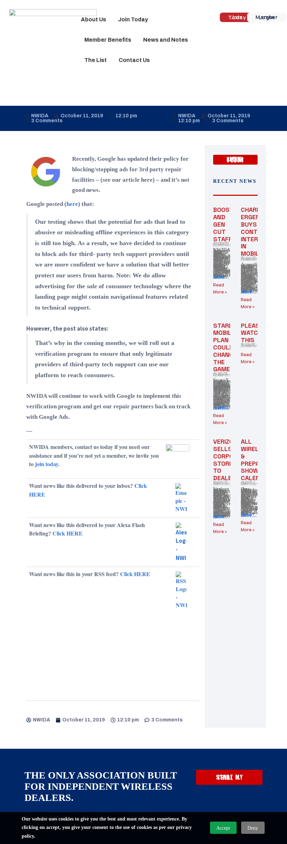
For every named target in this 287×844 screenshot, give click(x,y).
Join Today (133, 19)
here (72, 204)
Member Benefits (107, 40)
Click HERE (67, 533)
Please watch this (252, 332)
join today (46, 464)
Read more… (221, 277)
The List (95, 60)
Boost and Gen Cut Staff (223, 224)
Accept (223, 828)
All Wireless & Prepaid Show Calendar (256, 459)
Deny (252, 828)
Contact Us (134, 60)
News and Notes (165, 40)
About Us (93, 19)
